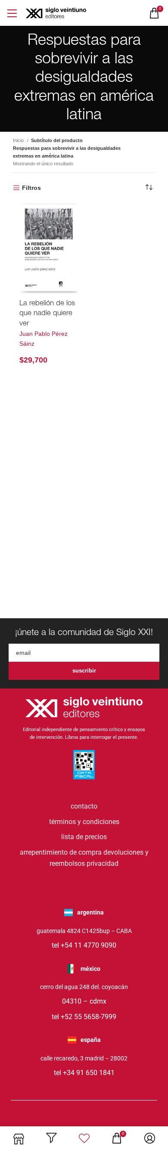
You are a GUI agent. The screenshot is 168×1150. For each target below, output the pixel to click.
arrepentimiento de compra (61, 852)
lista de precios (84, 837)
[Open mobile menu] (12, 13)
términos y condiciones (84, 822)
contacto (84, 806)
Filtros (31, 187)
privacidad (102, 863)
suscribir (84, 670)
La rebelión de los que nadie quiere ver (47, 314)
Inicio (19, 140)
